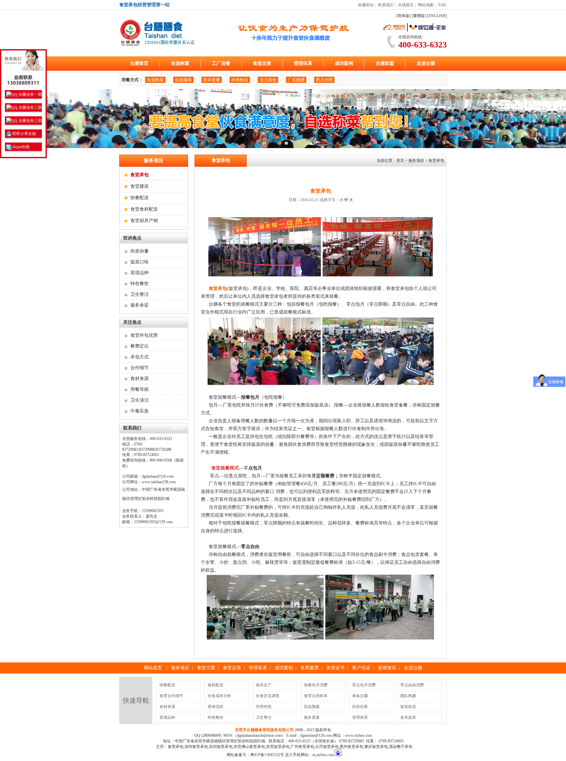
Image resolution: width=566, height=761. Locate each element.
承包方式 (139, 356)
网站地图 (426, 5)
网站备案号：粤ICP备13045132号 (255, 754)
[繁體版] (419, 15)
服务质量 (312, 717)
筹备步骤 (360, 696)
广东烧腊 (296, 79)
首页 (400, 160)
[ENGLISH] (437, 15)
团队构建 (408, 696)
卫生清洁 (139, 400)
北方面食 (267, 79)
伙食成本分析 (219, 696)
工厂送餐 (221, 63)
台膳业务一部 (29, 94)
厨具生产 (264, 685)
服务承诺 (139, 305)
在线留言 (406, 5)
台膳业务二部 (29, 107)
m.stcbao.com (323, 754)
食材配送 (215, 685)
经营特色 (264, 706)
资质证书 (335, 667)
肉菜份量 (139, 251)
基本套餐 (211, 79)
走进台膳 (426, 63)
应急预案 (312, 706)
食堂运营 (262, 63)
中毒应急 (139, 411)
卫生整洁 (139, 294)
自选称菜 (155, 79)
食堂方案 (206, 667)
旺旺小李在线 (23, 133)
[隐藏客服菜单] (23, 68)
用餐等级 (139, 389)
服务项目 (180, 667)
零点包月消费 (364, 685)
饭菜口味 (139, 261)
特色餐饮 (139, 283)
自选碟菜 (183, 79)
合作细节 (139, 367)
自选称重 (180, 63)
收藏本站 (366, 5)
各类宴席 (309, 667)
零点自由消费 (412, 685)
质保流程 (215, 706)
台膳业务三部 (29, 120)
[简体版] (403, 15)
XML (442, 5)
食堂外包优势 (144, 335)
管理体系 (303, 63)
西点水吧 (324, 79)
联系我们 (386, 5)
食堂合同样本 (316, 696)
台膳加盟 (385, 63)
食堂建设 (139, 186)
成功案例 (344, 63)
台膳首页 (139, 63)
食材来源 (139, 378)
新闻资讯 (387, 667)
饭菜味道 (408, 706)
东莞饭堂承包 (278, 746)
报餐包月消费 (316, 685)
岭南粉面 (239, 79)
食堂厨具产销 (144, 220)
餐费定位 (139, 346)
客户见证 (361, 667)
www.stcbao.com (358, 735)
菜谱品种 (139, 272)
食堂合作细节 (171, 696)
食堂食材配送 (144, 209)
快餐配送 (139, 197)
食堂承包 (436, 160)
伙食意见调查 (267, 696)
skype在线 (20, 146)
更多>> (178, 428)
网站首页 (153, 667)
